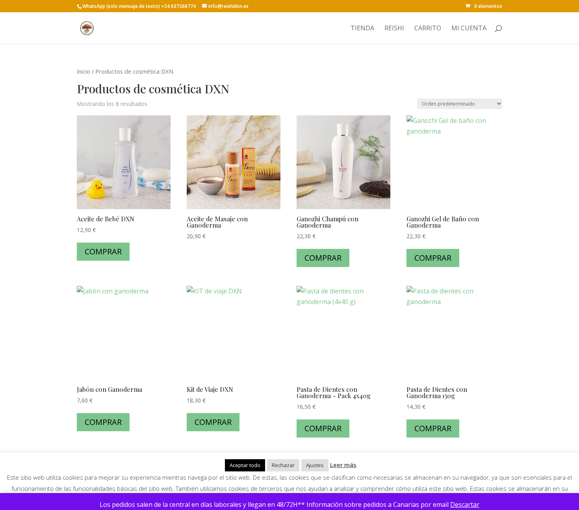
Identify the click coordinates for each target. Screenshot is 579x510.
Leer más (343, 465)
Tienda (362, 28)
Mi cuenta (468, 28)
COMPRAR (103, 251)
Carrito (427, 28)
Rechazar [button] (283, 465)
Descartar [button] (464, 504)
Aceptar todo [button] (245, 465)
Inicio (83, 71)
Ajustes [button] (315, 465)
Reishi (394, 28)
